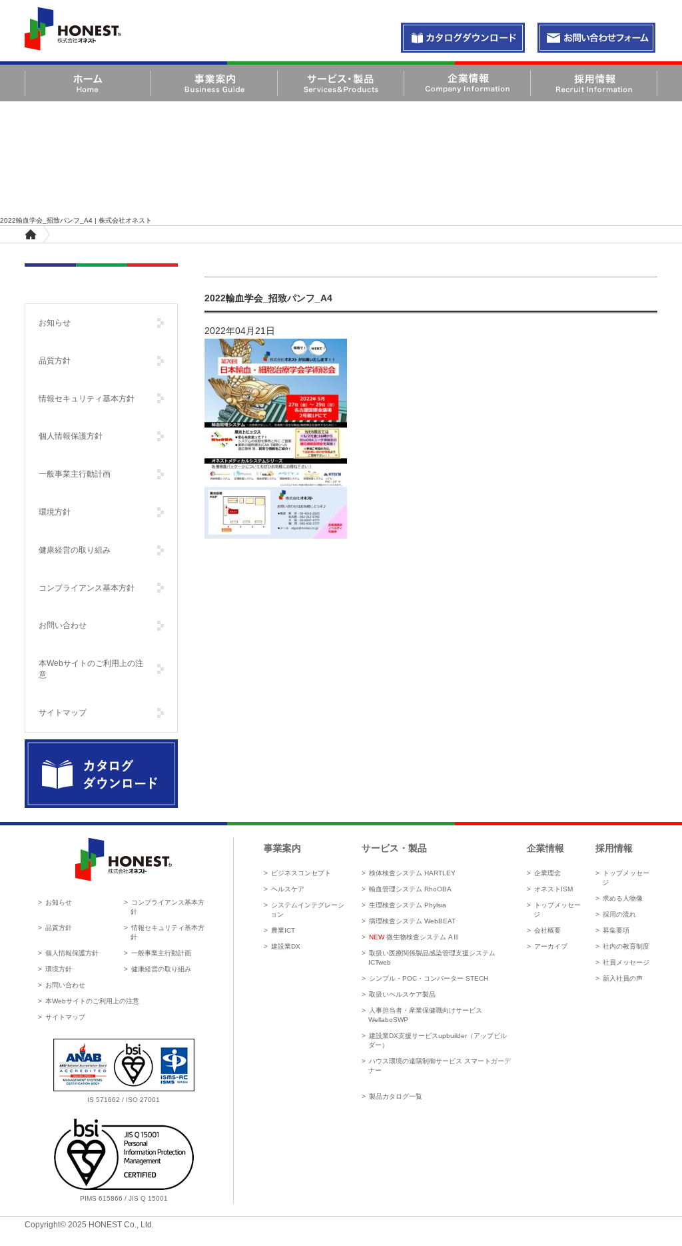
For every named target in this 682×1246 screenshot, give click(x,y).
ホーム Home (88, 83)
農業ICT (283, 930)
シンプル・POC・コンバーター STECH (428, 978)
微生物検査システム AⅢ (414, 937)
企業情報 (545, 848)
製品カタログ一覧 (395, 1096)
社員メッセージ (626, 962)
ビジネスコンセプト (301, 873)
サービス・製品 (394, 848)
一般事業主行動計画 (75, 474)
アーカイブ (550, 946)
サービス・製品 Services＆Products (341, 83)
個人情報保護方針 (71, 436)
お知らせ (55, 322)
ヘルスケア (287, 889)
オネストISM (553, 889)
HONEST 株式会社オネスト (73, 29)
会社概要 (547, 930)
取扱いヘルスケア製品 (402, 994)
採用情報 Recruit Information (594, 83)
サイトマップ (63, 712)
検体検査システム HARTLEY (412, 873)
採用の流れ (619, 914)
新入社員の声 (623, 978)
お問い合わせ (63, 625)
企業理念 (547, 873)
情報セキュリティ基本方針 (87, 398)
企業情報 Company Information (467, 83)
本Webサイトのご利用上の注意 (91, 669)
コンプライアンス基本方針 (87, 588)
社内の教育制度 (626, 946)
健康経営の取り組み (75, 550)
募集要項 (616, 930)
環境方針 (55, 512)
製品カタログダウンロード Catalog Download (101, 774)
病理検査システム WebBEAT (412, 921)
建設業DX (285, 946)
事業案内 (282, 848)
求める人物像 (623, 898)
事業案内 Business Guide (214, 83)
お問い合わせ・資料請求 (463, 38)
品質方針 (55, 360)
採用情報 (614, 848)
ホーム (31, 234)
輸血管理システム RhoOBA (410, 889)
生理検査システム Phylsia (407, 905)
